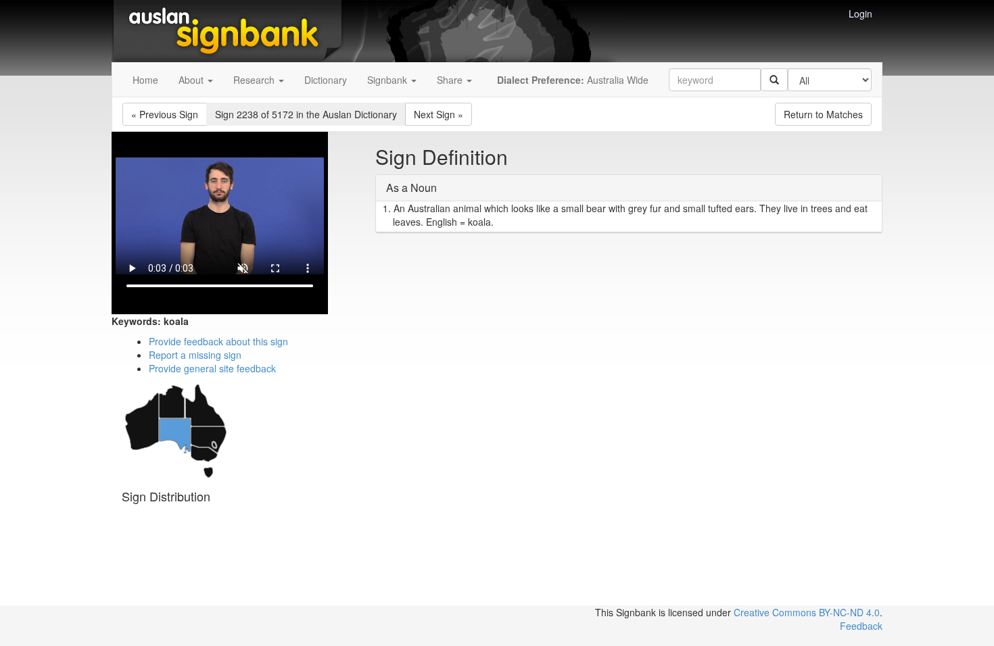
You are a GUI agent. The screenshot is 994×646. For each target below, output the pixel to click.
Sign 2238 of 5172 (306, 114)
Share (451, 79)
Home (145, 79)
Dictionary (325, 79)
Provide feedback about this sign (218, 341)
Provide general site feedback (212, 368)
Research (255, 79)
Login (860, 13)
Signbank (388, 79)
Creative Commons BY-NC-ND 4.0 (807, 612)
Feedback (861, 625)
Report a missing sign (195, 355)
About (192, 79)
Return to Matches (823, 114)
